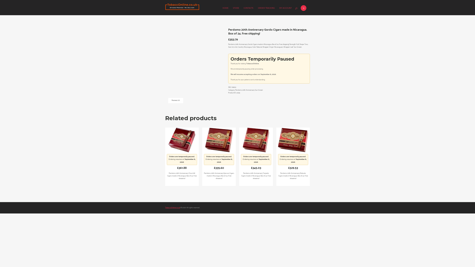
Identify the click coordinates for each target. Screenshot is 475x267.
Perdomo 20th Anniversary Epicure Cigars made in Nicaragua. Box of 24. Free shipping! (219, 176)
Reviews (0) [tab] (176, 100)
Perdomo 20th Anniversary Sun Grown (249, 90)
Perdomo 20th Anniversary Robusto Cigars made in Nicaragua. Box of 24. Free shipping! (293, 176)
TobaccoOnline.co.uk (172, 207)
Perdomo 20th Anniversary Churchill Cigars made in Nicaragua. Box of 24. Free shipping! (182, 176)
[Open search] (296, 8)
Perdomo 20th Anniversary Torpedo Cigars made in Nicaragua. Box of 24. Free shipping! (256, 176)
